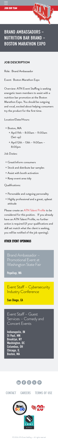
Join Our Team (10, 8)
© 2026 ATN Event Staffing (22, 437)
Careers (25, 393)
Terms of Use (43, 393)
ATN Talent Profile (34, 210)
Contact (11, 393)
